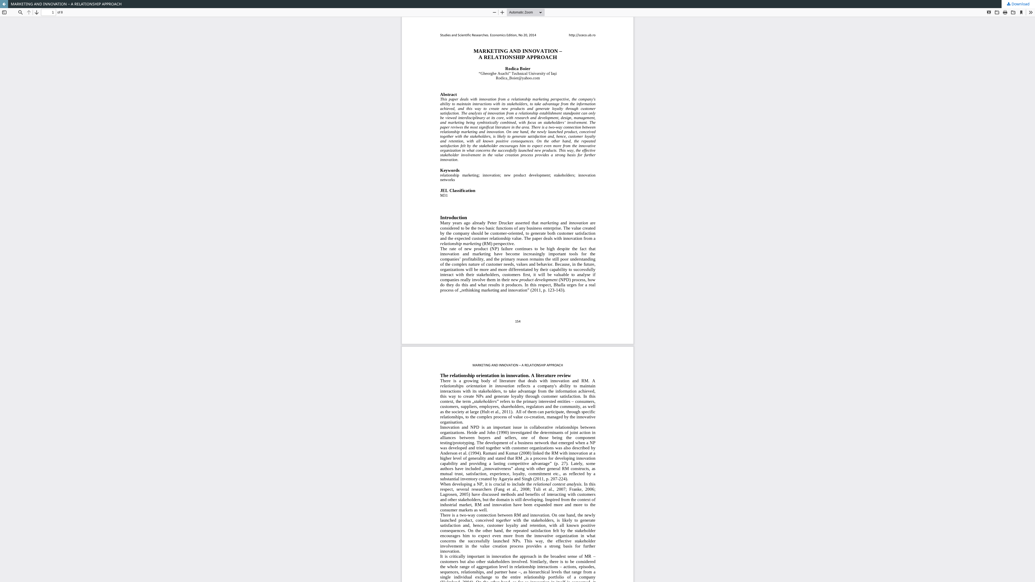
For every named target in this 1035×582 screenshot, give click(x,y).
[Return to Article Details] (4, 4)
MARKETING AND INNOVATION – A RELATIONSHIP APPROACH (66, 3)
